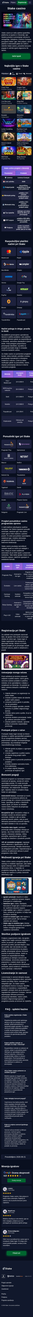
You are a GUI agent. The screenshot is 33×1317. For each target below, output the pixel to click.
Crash (20, 73)
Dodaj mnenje (16, 1180)
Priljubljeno (5, 73)
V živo (13, 73)
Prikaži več (16, 1253)
